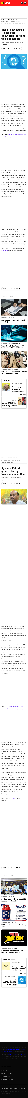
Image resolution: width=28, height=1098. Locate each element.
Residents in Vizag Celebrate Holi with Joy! (13, 321)
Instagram (4, 250)
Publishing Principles (7, 1079)
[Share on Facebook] (8, 48)
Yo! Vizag (13, 798)
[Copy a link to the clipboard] (19, 48)
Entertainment (10, 398)
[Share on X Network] (11, 48)
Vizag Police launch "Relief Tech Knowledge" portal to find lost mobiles (9, 983)
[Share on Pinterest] (14, 48)
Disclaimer (22, 1089)
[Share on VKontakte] (17, 48)
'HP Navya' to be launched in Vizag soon (13, 926)
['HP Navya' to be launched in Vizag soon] (14, 912)
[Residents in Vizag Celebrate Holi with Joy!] (14, 307)
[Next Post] (22, 401)
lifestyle (10, 1054)
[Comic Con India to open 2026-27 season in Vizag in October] (14, 938)
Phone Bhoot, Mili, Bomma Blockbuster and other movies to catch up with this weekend (9, 404)
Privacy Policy (13, 1089)
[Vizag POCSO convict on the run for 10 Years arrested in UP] (14, 359)
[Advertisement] (14, 12)
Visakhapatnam (5, 369)
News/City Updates (12, 19)
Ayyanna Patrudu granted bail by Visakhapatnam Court (18, 389)
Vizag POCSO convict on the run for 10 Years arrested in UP (14, 373)
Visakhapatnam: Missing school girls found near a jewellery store (19, 968)
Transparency (5, 1076)
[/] (21, 2)
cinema (23, 1054)
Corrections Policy (6, 1073)
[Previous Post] (6, 387)
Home (3, 19)
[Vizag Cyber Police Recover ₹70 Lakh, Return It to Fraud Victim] (14, 333)
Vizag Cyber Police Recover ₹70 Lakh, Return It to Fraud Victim (12, 347)
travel (16, 1054)
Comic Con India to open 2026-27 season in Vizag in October (13, 952)
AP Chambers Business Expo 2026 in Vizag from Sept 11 (13, 900)
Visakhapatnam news (12, 1049)
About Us (4, 1070)
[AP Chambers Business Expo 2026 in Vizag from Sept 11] (14, 886)
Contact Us (4, 1089)
